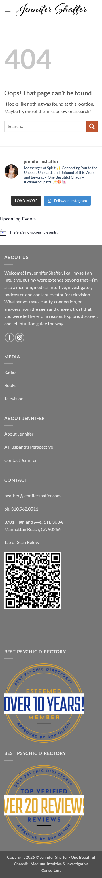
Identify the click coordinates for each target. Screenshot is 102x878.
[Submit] (92, 126)
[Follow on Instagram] (19, 337)
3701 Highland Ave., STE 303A (33, 521)
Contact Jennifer (20, 460)
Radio (10, 372)
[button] (7, 10)
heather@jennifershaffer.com (32, 495)
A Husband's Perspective (28, 446)
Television (14, 398)
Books (10, 385)
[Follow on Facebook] (9, 337)
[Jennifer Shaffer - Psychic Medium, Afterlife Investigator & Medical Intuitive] (51, 10)
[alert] (51, 232)
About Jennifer (18, 433)
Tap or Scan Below (21, 542)
